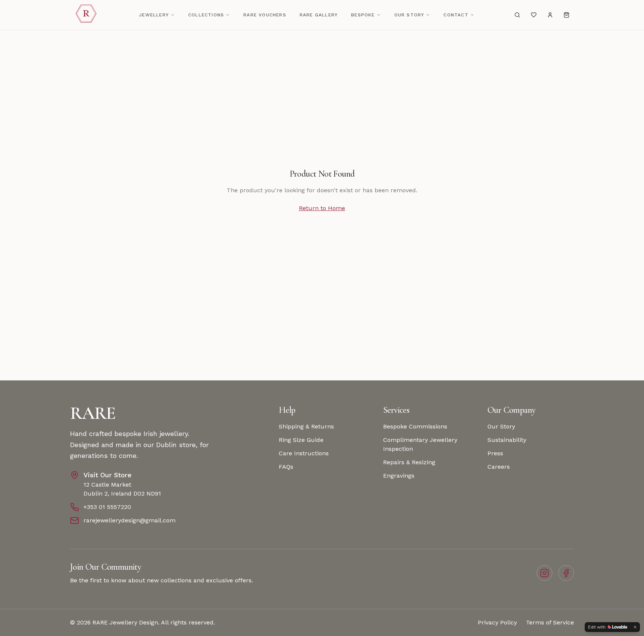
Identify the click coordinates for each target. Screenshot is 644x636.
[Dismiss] (635, 627)
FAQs (286, 466)
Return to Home (322, 208)
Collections (206, 15)
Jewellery (154, 15)
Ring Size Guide (301, 439)
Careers (498, 466)
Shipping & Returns (306, 426)
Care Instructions (304, 453)
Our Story (409, 15)
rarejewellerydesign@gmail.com (129, 520)
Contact (455, 15)
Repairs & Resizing (409, 462)
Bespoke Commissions (415, 426)
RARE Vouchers (264, 15)
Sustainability (506, 439)
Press (495, 453)
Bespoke (363, 15)
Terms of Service (550, 622)
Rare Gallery (319, 15)
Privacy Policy (497, 622)
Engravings (398, 475)
